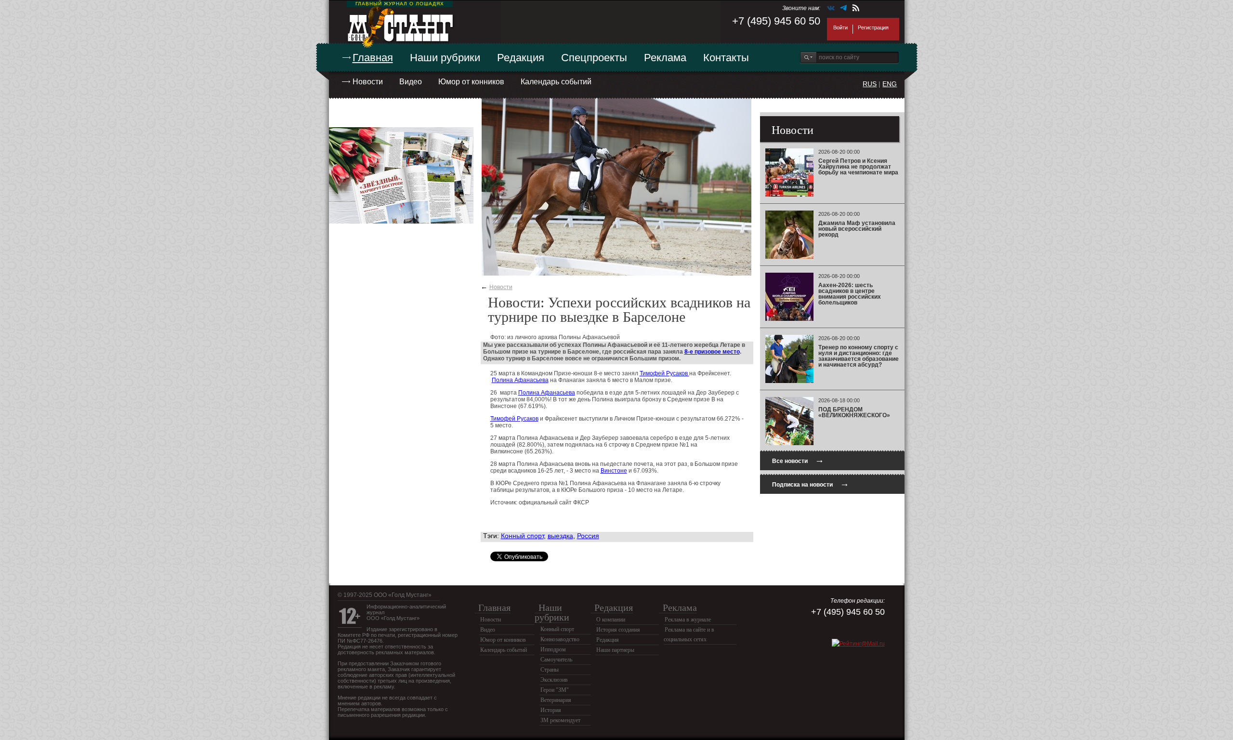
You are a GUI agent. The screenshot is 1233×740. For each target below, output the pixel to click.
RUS (870, 84)
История (550, 710)
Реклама (665, 58)
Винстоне (614, 470)
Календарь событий (556, 82)
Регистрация (873, 27)
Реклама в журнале (688, 619)
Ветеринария (555, 700)
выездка (560, 536)
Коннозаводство (559, 639)
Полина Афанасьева (520, 380)
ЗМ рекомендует (560, 720)
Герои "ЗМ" (554, 690)
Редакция (520, 58)
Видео (410, 82)
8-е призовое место (712, 351)
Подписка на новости (810, 483)
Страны (549, 669)
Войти (840, 27)
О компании (610, 619)
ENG (889, 84)
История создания (618, 629)
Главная (373, 58)
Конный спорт (522, 536)
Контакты (726, 58)
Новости (368, 82)
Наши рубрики (445, 58)
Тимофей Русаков (664, 373)
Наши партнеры (615, 650)
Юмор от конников (471, 82)
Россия (588, 536)
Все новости (798, 460)
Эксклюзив (554, 679)
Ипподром (553, 649)
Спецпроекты (594, 58)
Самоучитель (556, 659)
